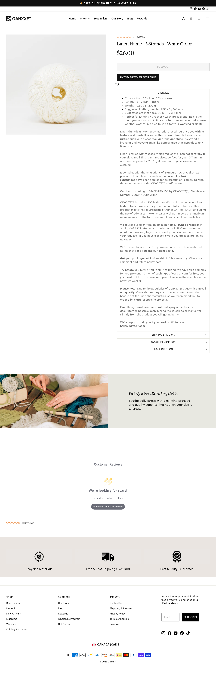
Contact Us (116, 603)
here (158, 262)
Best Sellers (100, 18)
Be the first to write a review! (108, 506)
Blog (130, 18)
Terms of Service (119, 619)
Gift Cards (64, 624)
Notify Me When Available (138, 77)
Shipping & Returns (121, 608)
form (152, 277)
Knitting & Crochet (16, 629)
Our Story (117, 18)
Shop (83, 18)
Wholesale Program (69, 619)
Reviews (114, 624)
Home (72, 18)
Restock (10, 608)
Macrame (11, 619)
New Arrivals (13, 613)
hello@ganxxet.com (132, 326)
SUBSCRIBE (191, 617)
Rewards (142, 18)
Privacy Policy (118, 613)
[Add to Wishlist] (120, 83)
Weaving (11, 624)
